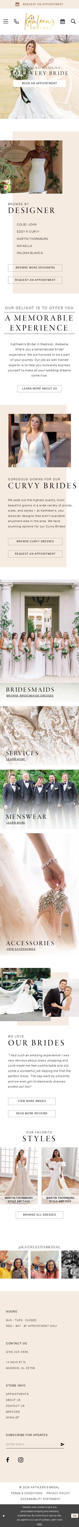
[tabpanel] (39, 77)
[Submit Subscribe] (62, 1444)
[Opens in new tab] (14, 1265)
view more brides (32, 1101)
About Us (13, 1400)
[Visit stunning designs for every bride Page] (39, 77)
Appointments (17, 1394)
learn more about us (39, 388)
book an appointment (39, 83)
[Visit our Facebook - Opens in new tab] (7, 1460)
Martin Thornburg (33, 239)
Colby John (27, 224)
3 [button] (43, 116)
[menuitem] (5, 21)
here (39, 1524)
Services (13, 1412)
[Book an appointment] (62, 21)
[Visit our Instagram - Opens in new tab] (21, 1460)
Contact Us (15, 1406)
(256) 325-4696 (17, 1352)
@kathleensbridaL (39, 1247)
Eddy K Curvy (28, 231)
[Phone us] (16, 21)
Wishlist (13, 1417)
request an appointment (35, 280)
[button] (5, 21)
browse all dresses (39, 1215)
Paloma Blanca (30, 253)
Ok (75, 1515)
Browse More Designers (35, 267)
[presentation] (19, 1175)
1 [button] (33, 116)
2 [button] (38, 116)
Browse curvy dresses (35, 541)
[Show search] (73, 21)
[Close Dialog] (4, 1516)
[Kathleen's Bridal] (39, 21)
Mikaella (24, 246)
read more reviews (32, 1113)
